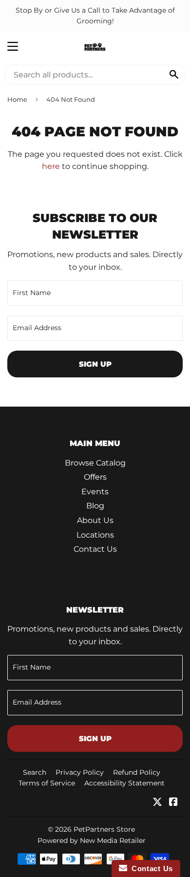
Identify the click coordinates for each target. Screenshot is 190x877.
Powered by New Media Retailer (92, 840)
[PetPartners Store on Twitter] (157, 802)
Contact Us (95, 549)
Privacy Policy (80, 772)
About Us (95, 520)
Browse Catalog (95, 462)
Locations (95, 535)
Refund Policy (136, 772)
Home (17, 99)
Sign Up (95, 364)
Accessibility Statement (124, 783)
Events (95, 491)
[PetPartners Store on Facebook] (173, 802)
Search (34, 772)
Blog (95, 505)
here (51, 166)
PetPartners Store (104, 829)
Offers (95, 477)
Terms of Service (47, 783)
